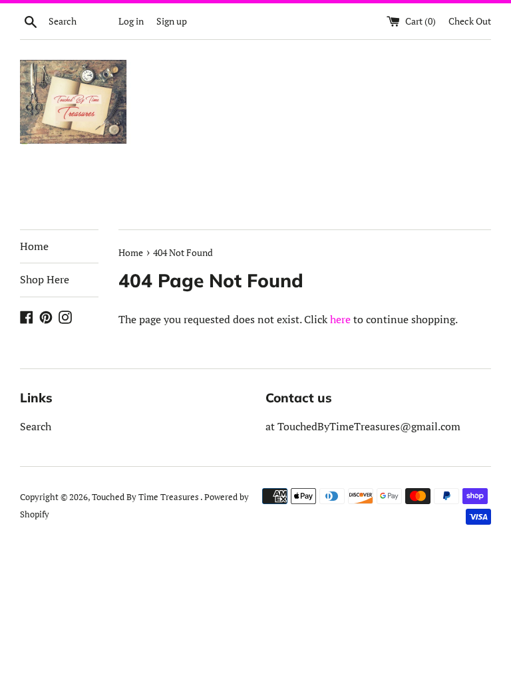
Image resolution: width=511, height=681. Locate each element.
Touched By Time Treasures (146, 497)
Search (35, 426)
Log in (131, 21)
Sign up (171, 21)
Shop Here (44, 279)
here (340, 319)
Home (34, 246)
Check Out (469, 21)
